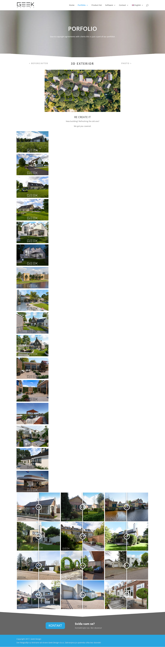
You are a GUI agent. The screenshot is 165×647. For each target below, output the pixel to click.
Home (71, 5)
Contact (122, 5)
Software (109, 5)
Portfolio (82, 5)
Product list (97, 5)
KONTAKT (55, 625)
